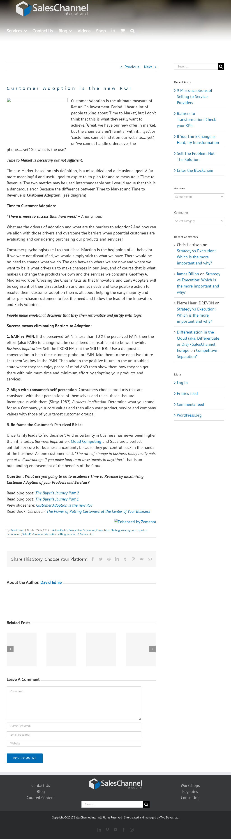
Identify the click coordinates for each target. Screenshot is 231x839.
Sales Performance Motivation (39, 534)
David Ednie (17, 530)
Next (148, 67)
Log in (182, 382)
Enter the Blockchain (195, 170)
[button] (132, 30)
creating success (130, 530)
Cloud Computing (86, 441)
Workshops (190, 785)
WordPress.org (189, 415)
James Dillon (188, 273)
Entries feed (187, 393)
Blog (41, 791)
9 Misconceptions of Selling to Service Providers (194, 96)
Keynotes (190, 791)
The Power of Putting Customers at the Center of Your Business (98, 511)
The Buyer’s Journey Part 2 (57, 493)
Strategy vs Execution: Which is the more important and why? (196, 257)
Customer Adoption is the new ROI (64, 505)
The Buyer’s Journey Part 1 (57, 499)
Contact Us (40, 785)
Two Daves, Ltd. (169, 817)
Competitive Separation (82, 530)
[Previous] (10, 649)
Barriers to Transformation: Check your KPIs (196, 119)
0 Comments (85, 534)
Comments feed (190, 404)
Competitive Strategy (108, 530)
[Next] (152, 649)
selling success (66, 534)
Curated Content (41, 797)
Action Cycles (59, 530)
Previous (132, 67)
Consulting (190, 797)
